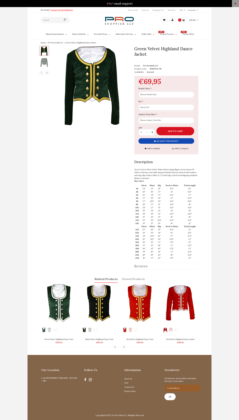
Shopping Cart (158, 10)
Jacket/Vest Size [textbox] (147, 114)
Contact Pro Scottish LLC (61, 10)
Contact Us (129, 387)
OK (170, 397)
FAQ (126, 383)
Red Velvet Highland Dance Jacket (180, 339)
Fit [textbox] (140, 101)
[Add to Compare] (74, 287)
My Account (133, 10)
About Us (128, 379)
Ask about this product (167, 141)
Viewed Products (133, 279)
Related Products (106, 279)
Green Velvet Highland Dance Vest (58, 339)
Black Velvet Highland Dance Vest (99, 339)
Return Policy (130, 391)
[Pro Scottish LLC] (119, 24)
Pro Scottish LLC (150, 66)
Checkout (171, 10)
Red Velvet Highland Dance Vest (140, 339)
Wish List (145, 10)
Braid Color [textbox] (145, 88)
